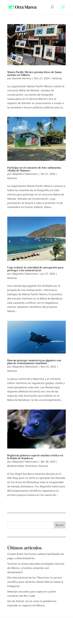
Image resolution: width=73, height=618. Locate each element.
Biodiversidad (15, 465)
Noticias (57, 78)
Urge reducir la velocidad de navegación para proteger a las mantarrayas (35, 268)
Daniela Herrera (21, 78)
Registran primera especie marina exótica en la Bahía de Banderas (35, 456)
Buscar (60, 525)
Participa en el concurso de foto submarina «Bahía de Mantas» (34, 169)
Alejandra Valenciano (25, 174)
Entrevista (31, 465)
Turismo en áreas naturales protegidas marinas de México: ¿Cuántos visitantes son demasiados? (35, 568)
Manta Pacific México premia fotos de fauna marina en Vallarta (34, 73)
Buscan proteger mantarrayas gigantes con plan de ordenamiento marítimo (34, 361)
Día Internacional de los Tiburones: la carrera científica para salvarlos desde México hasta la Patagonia (35, 582)
